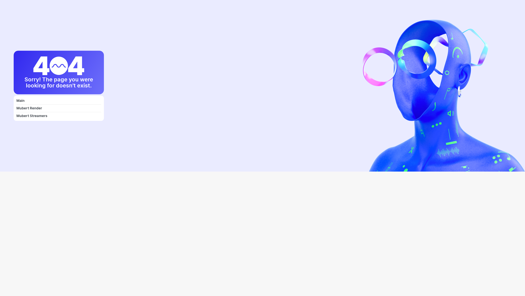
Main (20, 101)
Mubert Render (29, 108)
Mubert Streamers (31, 116)
